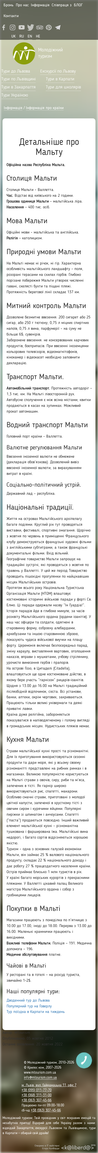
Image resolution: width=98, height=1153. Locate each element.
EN (30, 37)
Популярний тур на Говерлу (29, 1006)
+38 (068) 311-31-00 (37, 1095)
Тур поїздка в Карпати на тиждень (36, 1012)
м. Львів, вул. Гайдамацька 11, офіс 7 (49, 1085)
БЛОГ (78, 5)
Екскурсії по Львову (58, 71)
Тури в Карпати (60, 79)
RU (21, 37)
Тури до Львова (15, 71)
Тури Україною (14, 95)
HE (38, 37)
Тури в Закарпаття (18, 87)
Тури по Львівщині (18, 79)
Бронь (9, 5)
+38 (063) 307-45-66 (37, 1100)
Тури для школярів (63, 87)
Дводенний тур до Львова (28, 1001)
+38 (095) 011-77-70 (37, 1090)
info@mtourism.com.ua (40, 1077)
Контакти (11, 16)
